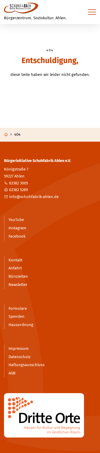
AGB (12, 373)
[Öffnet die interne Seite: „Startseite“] (8, 135)
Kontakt (15, 260)
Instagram (17, 228)
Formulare (18, 308)
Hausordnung (21, 324)
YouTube (16, 219)
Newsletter (18, 284)
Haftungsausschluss (27, 364)
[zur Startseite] (21, 8)
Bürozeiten (18, 276)
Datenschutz (19, 356)
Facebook (17, 236)
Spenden (17, 316)
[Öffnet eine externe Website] (50, 415)
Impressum (19, 348)
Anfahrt (15, 268)
